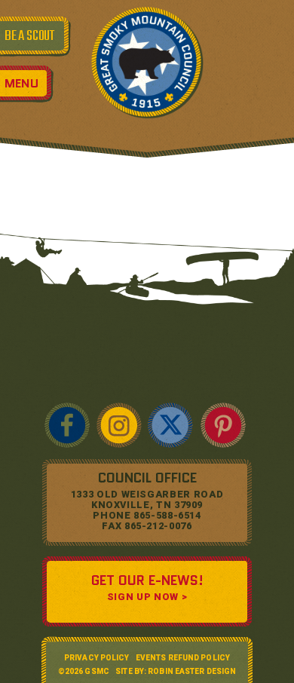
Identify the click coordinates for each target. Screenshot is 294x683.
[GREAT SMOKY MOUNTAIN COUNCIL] (147, 61)
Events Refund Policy (183, 658)
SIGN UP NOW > (147, 596)
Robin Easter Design (192, 671)
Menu (21, 83)
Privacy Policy (96, 658)
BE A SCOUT (29, 36)
